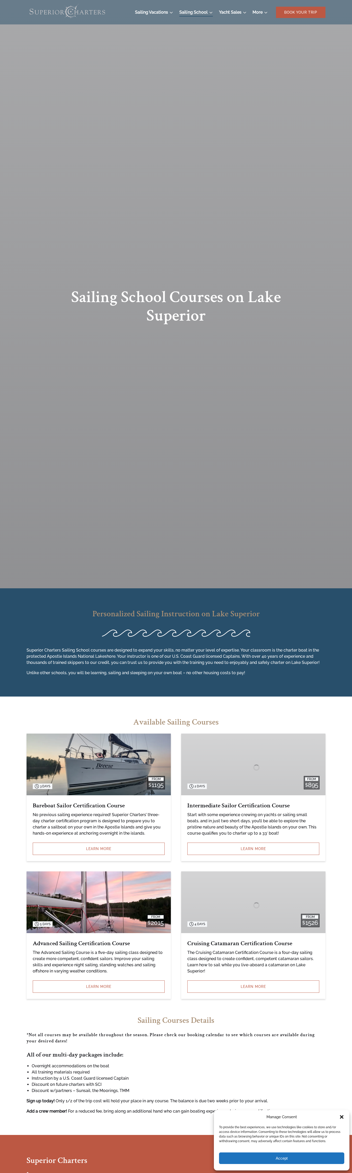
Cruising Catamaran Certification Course (239, 943)
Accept (282, 1158)
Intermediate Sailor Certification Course (238, 805)
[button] (341, 1117)
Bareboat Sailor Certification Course (79, 805)
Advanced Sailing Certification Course (81, 943)
